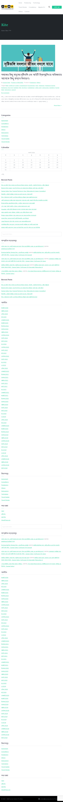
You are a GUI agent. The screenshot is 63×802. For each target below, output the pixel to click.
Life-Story (24, 87)
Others (21, 11)
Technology (36, 3)
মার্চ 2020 (3, 423)
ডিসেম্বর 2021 (5, 374)
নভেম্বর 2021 (4, 377)
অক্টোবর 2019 (4, 438)
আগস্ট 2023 (4, 350)
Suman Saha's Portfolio (16, 799)
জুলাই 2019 (4, 447)
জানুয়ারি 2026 (4, 308)
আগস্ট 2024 (4, 338)
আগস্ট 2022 (4, 359)
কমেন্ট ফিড (3, 517)
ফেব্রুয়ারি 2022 (5, 371)
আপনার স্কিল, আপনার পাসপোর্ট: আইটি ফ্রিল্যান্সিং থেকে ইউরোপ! (15, 218)
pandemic (52, 87)
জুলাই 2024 (4, 341)
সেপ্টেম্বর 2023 (5, 347)
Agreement (4, 120)
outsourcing (45, 87)
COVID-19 (11, 85)
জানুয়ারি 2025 (4, 323)
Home (20, 3)
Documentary (31, 85)
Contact (27, 11)
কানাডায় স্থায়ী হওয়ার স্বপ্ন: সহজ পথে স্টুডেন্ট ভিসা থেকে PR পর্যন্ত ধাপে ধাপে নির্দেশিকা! (20, 227)
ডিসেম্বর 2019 (5, 432)
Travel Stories (23, 7)
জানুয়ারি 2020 (4, 429)
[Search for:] (31, 234)
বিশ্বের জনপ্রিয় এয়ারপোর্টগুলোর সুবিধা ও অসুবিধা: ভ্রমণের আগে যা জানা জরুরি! (18, 203)
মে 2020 (3, 416)
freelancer (42, 85)
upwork (13, 90)
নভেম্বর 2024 (4, 329)
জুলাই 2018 (4, 468)
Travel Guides (5, 138)
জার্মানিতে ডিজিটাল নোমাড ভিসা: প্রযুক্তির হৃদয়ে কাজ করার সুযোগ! (15, 265)
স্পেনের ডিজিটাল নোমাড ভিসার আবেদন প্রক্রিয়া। (11, 271)
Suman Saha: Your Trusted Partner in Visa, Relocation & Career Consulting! (23, 191)
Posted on (17, 82)
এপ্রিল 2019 (4, 456)
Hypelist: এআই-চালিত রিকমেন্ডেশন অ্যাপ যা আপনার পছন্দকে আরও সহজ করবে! (18, 209)
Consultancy (32, 7)
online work (38, 87)
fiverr (37, 85)
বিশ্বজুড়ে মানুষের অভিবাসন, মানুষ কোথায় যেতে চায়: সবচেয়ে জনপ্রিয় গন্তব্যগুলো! (18, 215)
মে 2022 (3, 365)
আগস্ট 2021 (4, 383)
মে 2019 (3, 453)
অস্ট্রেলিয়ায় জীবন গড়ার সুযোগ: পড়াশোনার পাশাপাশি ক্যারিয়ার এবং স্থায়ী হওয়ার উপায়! (19, 224)
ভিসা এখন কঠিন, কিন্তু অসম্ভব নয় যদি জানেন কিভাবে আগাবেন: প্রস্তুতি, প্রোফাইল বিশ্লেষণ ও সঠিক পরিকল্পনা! (25, 185)
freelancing (4, 87)
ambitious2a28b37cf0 (8, 249)
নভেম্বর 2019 (4, 435)
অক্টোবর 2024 (4, 332)
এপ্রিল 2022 (4, 368)
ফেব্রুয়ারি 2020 (5, 426)
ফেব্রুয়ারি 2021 (5, 392)
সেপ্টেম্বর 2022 (5, 356)
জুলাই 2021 (4, 386)
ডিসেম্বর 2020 (5, 398)
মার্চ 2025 (3, 317)
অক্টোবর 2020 (4, 404)
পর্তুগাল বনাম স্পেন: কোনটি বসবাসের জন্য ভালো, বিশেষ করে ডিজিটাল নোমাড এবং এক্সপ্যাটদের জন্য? (22, 246)
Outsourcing (4, 132)
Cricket (17, 85)
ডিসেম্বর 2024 (5, 326)
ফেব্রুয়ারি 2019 (5, 459)
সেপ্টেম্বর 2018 (5, 465)
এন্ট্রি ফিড (3, 514)
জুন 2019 (3, 450)
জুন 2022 (3, 362)
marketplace (31, 87)
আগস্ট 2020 (4, 407)
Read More (57, 105)
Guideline (15, 87)
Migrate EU (41, 7)
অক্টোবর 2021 (4, 380)
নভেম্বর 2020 (4, 401)
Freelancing (27, 3)
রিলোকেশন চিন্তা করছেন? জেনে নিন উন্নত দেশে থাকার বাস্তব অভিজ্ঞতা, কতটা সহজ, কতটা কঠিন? (22, 188)
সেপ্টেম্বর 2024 (5, 335)
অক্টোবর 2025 (4, 311)
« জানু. (2, 174)
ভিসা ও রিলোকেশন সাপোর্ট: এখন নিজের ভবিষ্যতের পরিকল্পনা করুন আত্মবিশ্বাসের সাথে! (19, 197)
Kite (20, 87)
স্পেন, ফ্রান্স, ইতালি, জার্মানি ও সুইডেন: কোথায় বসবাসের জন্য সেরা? (15, 206)
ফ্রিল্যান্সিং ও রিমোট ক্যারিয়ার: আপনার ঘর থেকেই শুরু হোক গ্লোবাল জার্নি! (16, 194)
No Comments (5, 93)
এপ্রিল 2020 (4, 420)
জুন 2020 (3, 413)
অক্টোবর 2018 (4, 462)
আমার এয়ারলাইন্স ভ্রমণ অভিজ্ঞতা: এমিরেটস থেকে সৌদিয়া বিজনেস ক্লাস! (16, 212)
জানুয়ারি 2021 (4, 395)
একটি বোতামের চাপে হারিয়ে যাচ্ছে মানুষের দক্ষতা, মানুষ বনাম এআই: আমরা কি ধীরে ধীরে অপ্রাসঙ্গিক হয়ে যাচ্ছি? (24, 200)
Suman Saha (6, 82)
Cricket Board (23, 85)
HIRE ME (57, 7)
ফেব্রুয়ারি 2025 (5, 320)
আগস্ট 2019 (4, 444)
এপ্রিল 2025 (4, 314)
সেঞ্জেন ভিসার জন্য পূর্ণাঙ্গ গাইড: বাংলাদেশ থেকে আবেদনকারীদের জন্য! (16, 221)
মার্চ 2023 (3, 353)
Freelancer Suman (50, 85)
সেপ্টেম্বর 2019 (5, 441)
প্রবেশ (2, 511)
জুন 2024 (3, 344)
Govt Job (10, 87)
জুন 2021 (3, 389)
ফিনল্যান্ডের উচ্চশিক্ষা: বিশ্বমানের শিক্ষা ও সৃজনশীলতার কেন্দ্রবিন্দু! (14, 252)
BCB (7, 85)
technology (8, 90)
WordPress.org (5, 520)
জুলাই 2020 (4, 410)
